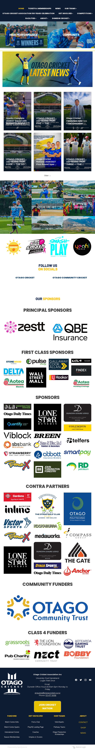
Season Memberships (12, 737)
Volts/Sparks (59, 722)
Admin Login (80, 747)
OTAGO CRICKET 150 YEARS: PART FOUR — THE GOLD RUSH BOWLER (16, 162)
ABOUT (83, 716)
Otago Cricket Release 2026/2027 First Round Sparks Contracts (46, 162)
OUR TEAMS (59, 716)
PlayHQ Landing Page (36, 727)
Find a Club (36, 722)
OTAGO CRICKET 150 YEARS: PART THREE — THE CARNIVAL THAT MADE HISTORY (75, 162)
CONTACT (83, 722)
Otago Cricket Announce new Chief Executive (74, 121)
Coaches (36, 732)
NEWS (83, 733)
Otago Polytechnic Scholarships (59, 733)
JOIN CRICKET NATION (47, 706)
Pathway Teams (59, 727)
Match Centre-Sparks (12, 727)
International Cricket (12, 732)
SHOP (83, 728)
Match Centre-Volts (12, 722)
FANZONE (12, 716)
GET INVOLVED (36, 716)
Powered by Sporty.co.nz (17, 747)
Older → (47, 176)
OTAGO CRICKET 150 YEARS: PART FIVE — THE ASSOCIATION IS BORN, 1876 (46, 121)
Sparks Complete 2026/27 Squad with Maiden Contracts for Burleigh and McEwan (16, 121)
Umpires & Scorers (35, 737)
